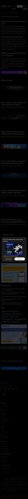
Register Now (20, 259)
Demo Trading (8, 258)
